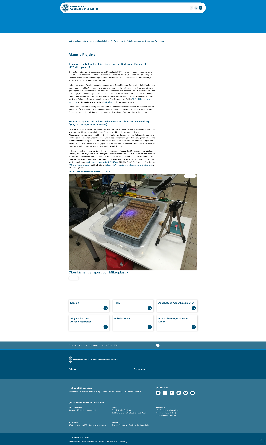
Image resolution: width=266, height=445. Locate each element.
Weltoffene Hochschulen (165, 413)
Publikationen (122, 318)
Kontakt (74, 302)
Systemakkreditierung (97, 425)
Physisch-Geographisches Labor (173, 320)
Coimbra (72, 410)
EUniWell (80, 410)
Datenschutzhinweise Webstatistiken (83, 442)
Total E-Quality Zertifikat (121, 410)
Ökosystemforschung (154, 41)
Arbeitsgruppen (134, 41)
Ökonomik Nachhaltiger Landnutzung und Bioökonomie (129, 165)
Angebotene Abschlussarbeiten (176, 302)
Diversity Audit (140, 413)
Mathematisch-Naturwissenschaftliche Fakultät (89, 41)
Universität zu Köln (84, 6)
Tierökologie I (109, 102)
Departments (140, 369)
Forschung (118, 41)
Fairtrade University (119, 425)
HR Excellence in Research (166, 416)
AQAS (85, 425)
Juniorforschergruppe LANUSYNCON (102, 162)
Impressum (129, 392)
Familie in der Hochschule (139, 425)
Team (117, 302)
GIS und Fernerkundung (79, 165)
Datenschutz (73, 392)
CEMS (71, 425)
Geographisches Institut (84, 8)
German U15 (91, 410)
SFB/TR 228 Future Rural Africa (88, 124)
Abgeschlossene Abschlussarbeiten (80, 320)
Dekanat (73, 369)
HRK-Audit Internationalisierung (168, 410)
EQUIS (77, 425)
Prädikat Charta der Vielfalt (122, 413)
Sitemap (119, 392)
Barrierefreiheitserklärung (90, 392)
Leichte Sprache (108, 392)
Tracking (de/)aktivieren (108, 442)
